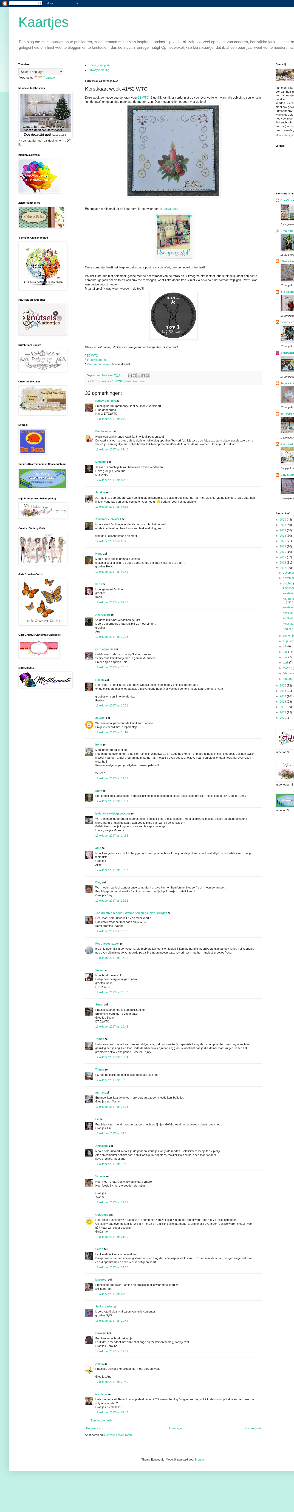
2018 (283, 562)
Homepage (175, 1428)
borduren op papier (135, 381)
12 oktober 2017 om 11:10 (111, 732)
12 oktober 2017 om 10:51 (111, 705)
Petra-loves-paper (107, 943)
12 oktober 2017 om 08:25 (111, 541)
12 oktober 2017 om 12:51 (111, 801)
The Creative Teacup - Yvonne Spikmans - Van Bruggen (131, 913)
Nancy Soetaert (105, 400)
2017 (283, 567)
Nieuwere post (95, 1428)
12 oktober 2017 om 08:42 (111, 571)
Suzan (99, 1004)
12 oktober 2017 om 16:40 (111, 992)
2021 (283, 546)
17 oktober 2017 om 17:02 (111, 1351)
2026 (283, 519)
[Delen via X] (138, 375)
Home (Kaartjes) (98, 65)
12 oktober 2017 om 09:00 (111, 602)
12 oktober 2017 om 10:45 (111, 667)
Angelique (101, 1146)
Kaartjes (43, 22)
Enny (98, 790)
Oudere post (253, 1428)
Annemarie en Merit (108, 519)
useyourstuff (171, 209)
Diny (98, 882)
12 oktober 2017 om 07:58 (111, 480)
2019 (283, 557)
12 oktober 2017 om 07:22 (111, 419)
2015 (283, 690)
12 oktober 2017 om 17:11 (111, 1133)
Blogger (200, 1459)
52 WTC (143, 97)
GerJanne (101, 1214)
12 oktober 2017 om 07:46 (111, 449)
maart (287, 668)
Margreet (101, 1279)
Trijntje (99, 1039)
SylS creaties (104, 1306)
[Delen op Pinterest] (147, 375)
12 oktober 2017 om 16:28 (111, 958)
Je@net (100, 718)
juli (285, 646)
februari (288, 673)
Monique (100, 462)
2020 (283, 551)
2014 (283, 696)
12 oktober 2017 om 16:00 (111, 931)
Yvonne (100, 1176)
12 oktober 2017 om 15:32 (111, 900)
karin (98, 584)
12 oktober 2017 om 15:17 (111, 870)
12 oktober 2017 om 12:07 (111, 778)
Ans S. (99, 1363)
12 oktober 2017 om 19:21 (111, 1202)
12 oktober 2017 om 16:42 (111, 1026)
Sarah (99, 1249)
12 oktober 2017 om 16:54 (111, 1057)
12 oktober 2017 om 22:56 (111, 1267)
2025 (283, 525)
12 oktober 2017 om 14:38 (111, 835)
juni (285, 652)
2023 (283, 535)
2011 (283, 712)
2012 (283, 707)
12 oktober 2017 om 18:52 (111, 1164)
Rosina (100, 679)
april (286, 662)
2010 (283, 717)
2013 (283, 701)
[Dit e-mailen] (130, 375)
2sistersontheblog (98, 364)
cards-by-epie (104, 649)
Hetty (98, 553)
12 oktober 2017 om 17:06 (111, 1106)
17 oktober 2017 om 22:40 (111, 1382)
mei (285, 657)
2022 (283, 541)
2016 (283, 685)
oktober (288, 583)
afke (98, 848)
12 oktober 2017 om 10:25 (111, 636)
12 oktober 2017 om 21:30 (111, 1237)
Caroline (100, 1333)
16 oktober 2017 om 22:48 (111, 1320)
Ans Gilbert (103, 614)
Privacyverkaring (98, 70)
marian (100, 1092)
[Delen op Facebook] (143, 375)
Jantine (100, 492)
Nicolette (101, 1394)
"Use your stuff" (104, 381)
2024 (283, 530)
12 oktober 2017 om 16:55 (111, 1080)
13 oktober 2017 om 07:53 (111, 1294)
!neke (99, 970)
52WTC (119, 381)
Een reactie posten (102, 1420)
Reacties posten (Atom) (118, 1435)
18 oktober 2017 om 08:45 (111, 1412)
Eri (97, 1119)
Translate (49, 77)
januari (287, 679)
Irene (98, 744)
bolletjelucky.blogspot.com (112, 813)
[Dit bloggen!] (134, 375)
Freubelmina (103, 431)
